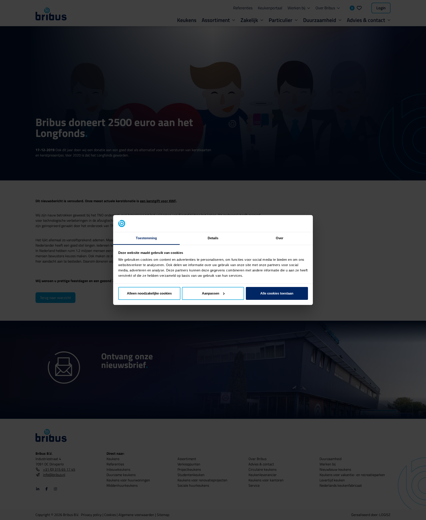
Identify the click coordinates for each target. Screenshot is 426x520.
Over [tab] (279, 238)
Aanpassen (210, 293)
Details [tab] (213, 238)
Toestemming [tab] (146, 238)
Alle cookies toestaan (276, 293)
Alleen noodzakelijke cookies (149, 293)
